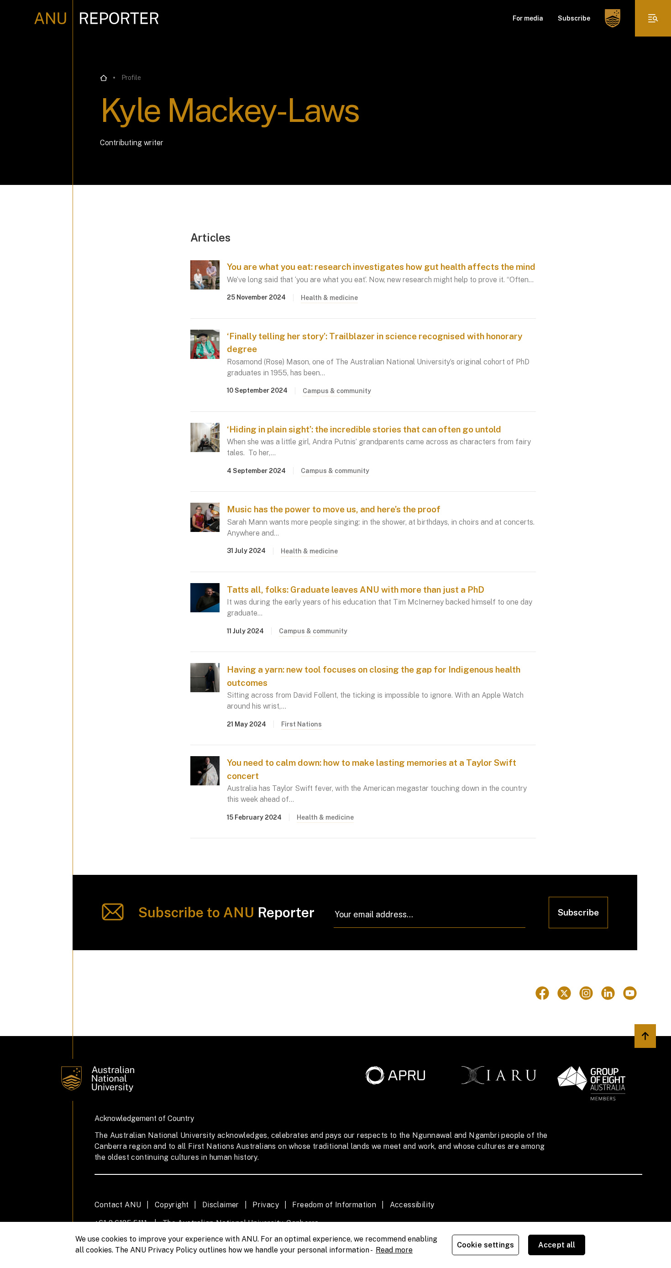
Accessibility (412, 1204)
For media (528, 18)
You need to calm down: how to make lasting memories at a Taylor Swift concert (371, 769)
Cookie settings (485, 1245)
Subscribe (574, 18)
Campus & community (337, 391)
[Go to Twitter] (564, 993)
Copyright (172, 1204)
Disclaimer (220, 1204)
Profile (131, 77)
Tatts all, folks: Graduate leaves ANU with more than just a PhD (355, 589)
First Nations (301, 724)
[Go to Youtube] (630, 993)
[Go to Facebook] (542, 993)
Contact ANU (117, 1204)
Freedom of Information (334, 1204)
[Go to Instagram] (586, 993)
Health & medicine (329, 297)
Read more (394, 1250)
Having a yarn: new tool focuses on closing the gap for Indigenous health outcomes (373, 676)
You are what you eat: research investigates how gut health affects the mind (381, 267)
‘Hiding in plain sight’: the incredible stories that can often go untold (364, 429)
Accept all (557, 1245)
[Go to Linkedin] (608, 993)
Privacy (265, 1204)
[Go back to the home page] (103, 78)
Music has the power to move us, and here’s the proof (333, 509)
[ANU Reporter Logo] (96, 18)
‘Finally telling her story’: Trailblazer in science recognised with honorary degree (374, 342)
